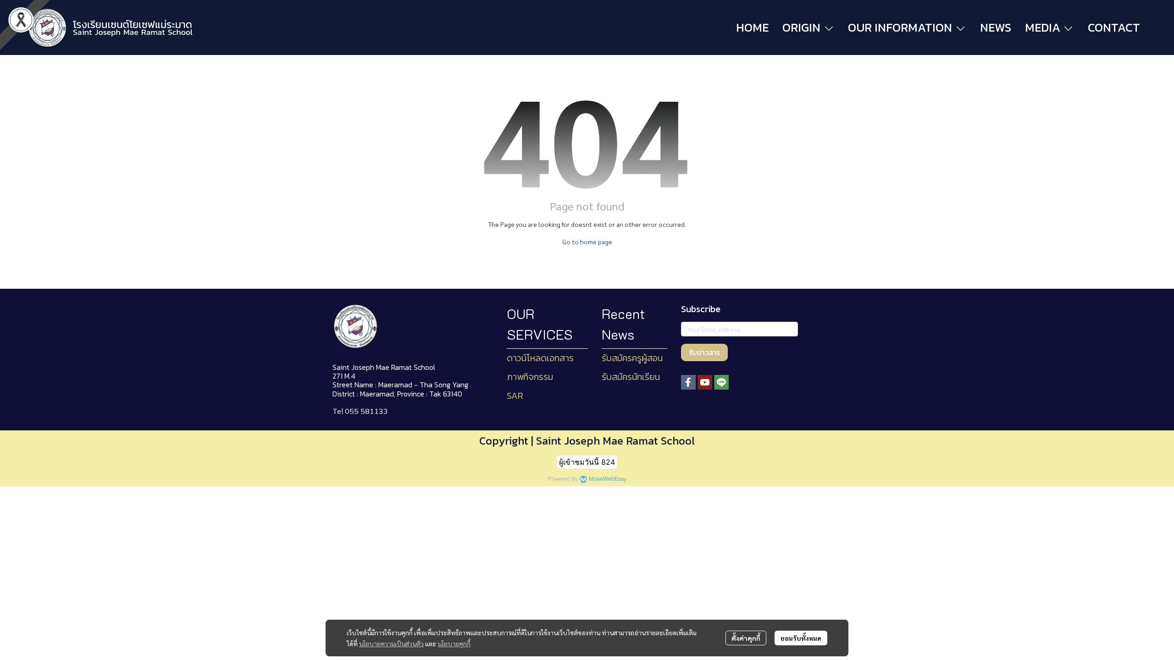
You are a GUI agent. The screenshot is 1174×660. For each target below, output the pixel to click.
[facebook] (688, 382)
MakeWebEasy (607, 479)
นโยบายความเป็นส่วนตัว (391, 643)
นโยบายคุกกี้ (454, 643)
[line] (721, 382)
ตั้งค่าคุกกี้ (745, 638)
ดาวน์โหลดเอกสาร (540, 358)
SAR (515, 395)
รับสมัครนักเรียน (631, 377)
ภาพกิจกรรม (530, 377)
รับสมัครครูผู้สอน (632, 358)
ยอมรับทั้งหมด (801, 638)
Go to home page (587, 241)
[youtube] (705, 382)
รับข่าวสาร (704, 352)
